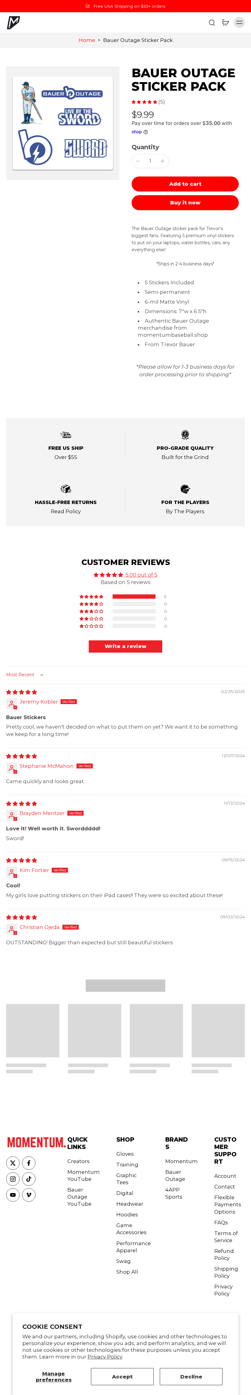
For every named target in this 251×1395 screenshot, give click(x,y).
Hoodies (127, 1214)
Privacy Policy (105, 1357)
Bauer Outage (175, 1175)
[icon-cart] (225, 22)
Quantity (145, 147)
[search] (212, 22)
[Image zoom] (62, 123)
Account (225, 1176)
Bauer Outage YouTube (79, 1197)
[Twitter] (13, 1163)
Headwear (129, 1204)
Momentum (180, 1161)
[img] (21, 692)
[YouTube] (13, 1195)
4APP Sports (173, 1193)
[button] (185, 183)
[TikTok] (29, 1179)
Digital (124, 1193)
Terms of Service (226, 1236)
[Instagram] (13, 1179)
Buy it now (185, 202)
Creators (78, 1161)
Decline (191, 1377)
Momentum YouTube (82, 1175)
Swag (123, 1261)
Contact (224, 1187)
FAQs (221, 1222)
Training (127, 1165)
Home (87, 40)
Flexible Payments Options (227, 1204)
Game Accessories (131, 1228)
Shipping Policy (226, 1272)
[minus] (138, 161)
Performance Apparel (131, 1246)
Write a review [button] (125, 646)
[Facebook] (29, 1163)
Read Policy (66, 511)
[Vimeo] (29, 1195)
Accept (122, 1377)
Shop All (127, 1272)
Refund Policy (224, 1254)
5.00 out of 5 (141, 575)
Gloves (125, 1154)
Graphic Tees (126, 1178)
